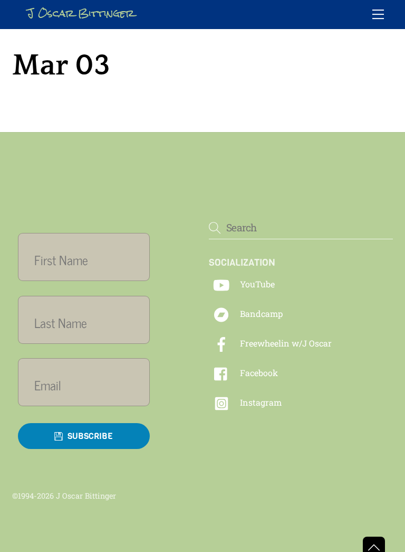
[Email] (90, 385)
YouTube (256, 283)
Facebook (258, 372)
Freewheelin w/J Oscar (285, 343)
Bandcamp (260, 313)
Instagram (260, 402)
